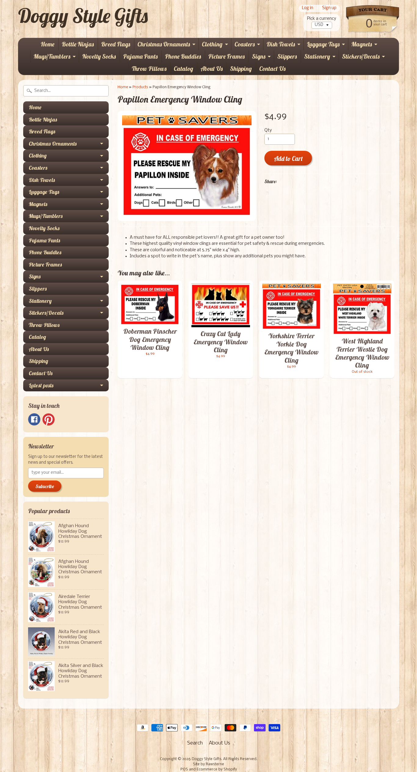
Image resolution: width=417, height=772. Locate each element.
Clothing (212, 44)
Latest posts (41, 385)
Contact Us (272, 68)
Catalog (183, 68)
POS (184, 769)
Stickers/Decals (360, 56)
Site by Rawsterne (208, 764)
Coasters (244, 44)
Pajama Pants (140, 56)
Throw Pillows (149, 68)
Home (47, 44)
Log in (307, 8)
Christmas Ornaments (163, 44)
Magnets (361, 44)
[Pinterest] (48, 419)
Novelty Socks (99, 56)
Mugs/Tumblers (52, 56)
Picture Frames (226, 56)
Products (140, 87)
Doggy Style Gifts (83, 15)
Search (195, 743)
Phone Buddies (183, 56)
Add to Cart (288, 158)
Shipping (241, 68)
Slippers (287, 56)
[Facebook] (34, 419)
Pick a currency (321, 18)
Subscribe (44, 486)
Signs (258, 56)
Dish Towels (281, 44)
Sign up (329, 8)
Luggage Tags (323, 44)
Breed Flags (115, 44)
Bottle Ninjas (78, 44)
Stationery (317, 56)
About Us (212, 68)
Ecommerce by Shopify (217, 769)
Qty (268, 130)
